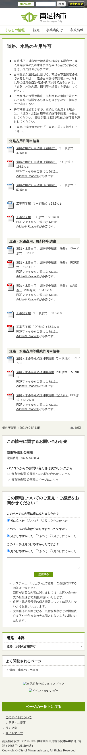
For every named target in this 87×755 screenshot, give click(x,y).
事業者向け (54, 30)
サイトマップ (14, 733)
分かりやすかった (21, 536)
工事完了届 (23, 203)
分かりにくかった (65, 536)
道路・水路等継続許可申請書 (35, 358)
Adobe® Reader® (27, 176)
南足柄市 (43, 17)
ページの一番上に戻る (43, 707)
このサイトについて (19, 717)
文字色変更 (76, 3)
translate (25, 4)
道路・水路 (16, 638)
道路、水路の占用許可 (21, 646)
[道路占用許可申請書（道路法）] (10, 152)
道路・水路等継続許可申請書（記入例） (42, 395)
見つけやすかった (21, 551)
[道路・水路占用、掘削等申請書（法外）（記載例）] (10, 289)
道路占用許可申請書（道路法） (36, 148)
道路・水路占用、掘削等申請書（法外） (42, 248)
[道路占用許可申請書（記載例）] (10, 189)
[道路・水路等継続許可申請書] (10, 362)
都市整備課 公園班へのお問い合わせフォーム (40, 473)
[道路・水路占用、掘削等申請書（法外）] (10, 252)
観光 (36, 30)
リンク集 (11, 727)
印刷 (78, 427)
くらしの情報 (15, 30)
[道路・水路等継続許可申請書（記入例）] (10, 399)
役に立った (17, 520)
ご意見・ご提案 (16, 722)
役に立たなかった (56, 520)
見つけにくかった (65, 551)
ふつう (34, 520)
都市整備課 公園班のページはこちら (35, 479)
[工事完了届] (10, 207)
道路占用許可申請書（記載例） (36, 185)
